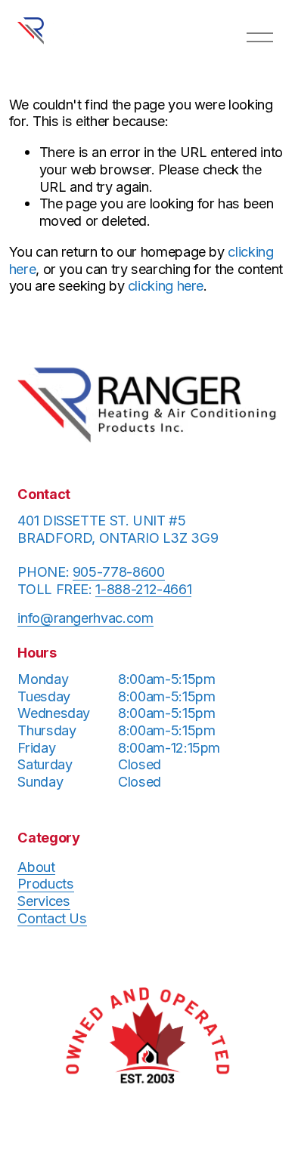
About (35, 866)
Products (45, 883)
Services (43, 900)
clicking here (165, 285)
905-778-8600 (119, 571)
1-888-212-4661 (143, 589)
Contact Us (51, 918)
